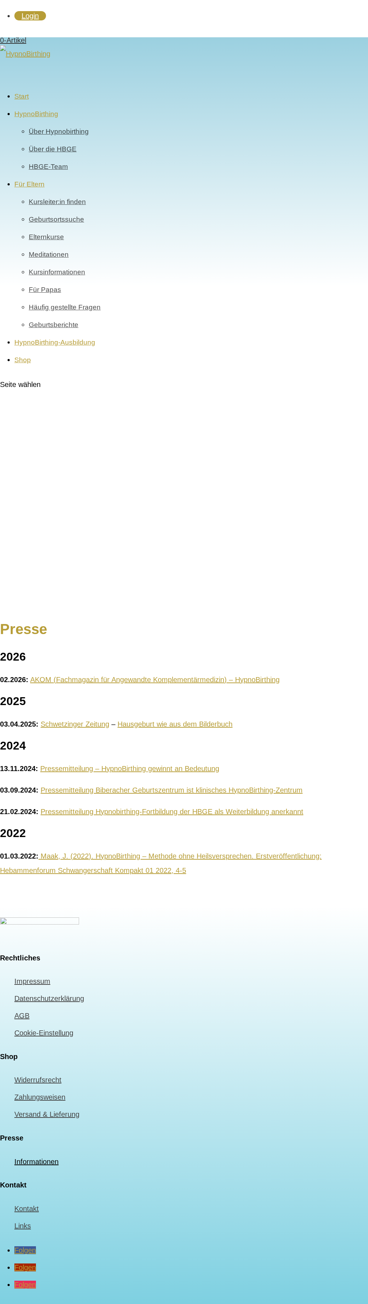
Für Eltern (29, 184)
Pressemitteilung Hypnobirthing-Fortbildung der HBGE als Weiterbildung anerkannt (172, 812)
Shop (22, 360)
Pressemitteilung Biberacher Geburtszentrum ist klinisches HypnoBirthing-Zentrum (172, 790)
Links (22, 1226)
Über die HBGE (53, 149)
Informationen (36, 1162)
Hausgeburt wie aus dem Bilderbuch (175, 724)
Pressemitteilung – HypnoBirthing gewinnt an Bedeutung (129, 769)
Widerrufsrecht (37, 1080)
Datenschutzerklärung (49, 998)
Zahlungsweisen (39, 1097)
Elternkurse (46, 237)
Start (21, 96)
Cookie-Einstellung (43, 1033)
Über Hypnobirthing (59, 131)
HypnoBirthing (36, 114)
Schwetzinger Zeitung (75, 724)
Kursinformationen (57, 272)
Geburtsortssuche (56, 219)
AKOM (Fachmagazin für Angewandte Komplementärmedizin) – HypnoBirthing (155, 680)
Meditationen (49, 254)
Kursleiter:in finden (57, 201)
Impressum (32, 981)
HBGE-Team (48, 166)
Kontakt (26, 1209)
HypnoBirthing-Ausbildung (54, 342)
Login (30, 16)
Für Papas (45, 289)
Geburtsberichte (53, 325)
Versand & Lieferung (46, 1114)
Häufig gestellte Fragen (65, 307)
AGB (21, 1016)
